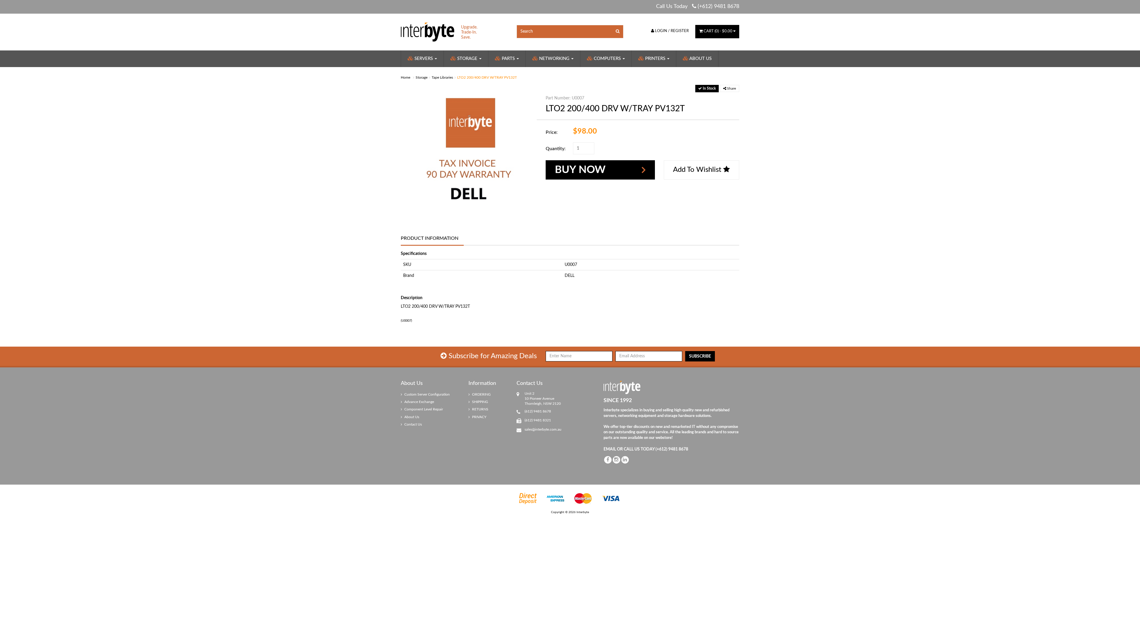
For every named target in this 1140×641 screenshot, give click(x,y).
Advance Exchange (418, 402)
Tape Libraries (442, 77)
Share (731, 88)
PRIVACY (478, 417)
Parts (508, 58)
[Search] (617, 31)
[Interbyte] (427, 32)
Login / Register (671, 31)
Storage (467, 58)
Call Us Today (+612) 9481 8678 (697, 6)
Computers (607, 58)
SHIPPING (479, 402)
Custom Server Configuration (426, 394)
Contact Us (412, 424)
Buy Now (580, 170)
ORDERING (481, 394)
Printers (655, 58)
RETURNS (479, 409)
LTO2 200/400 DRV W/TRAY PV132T (487, 77)
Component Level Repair (423, 409)
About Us (700, 58)
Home (405, 77)
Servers (423, 58)
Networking (554, 58)
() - (718, 31)
